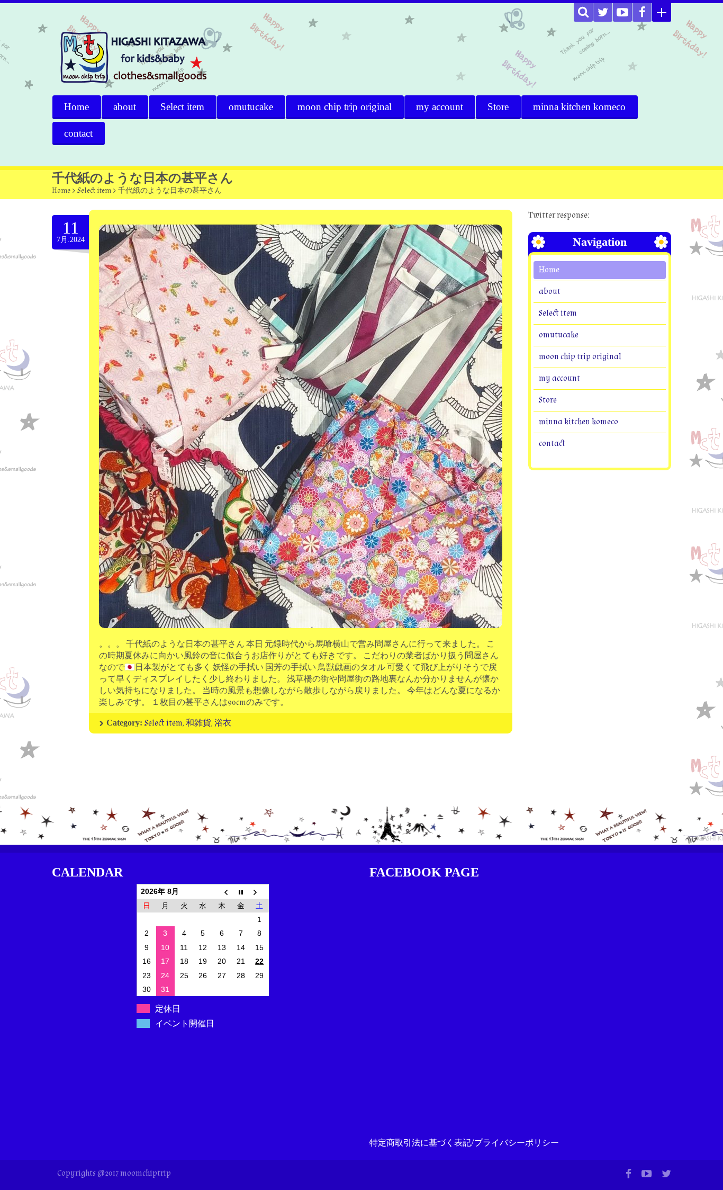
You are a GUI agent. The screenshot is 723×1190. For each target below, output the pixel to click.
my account (439, 106)
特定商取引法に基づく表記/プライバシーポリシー (464, 1143)
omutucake (251, 106)
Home (76, 106)
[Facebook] (642, 12)
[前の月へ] (221, 891)
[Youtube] (622, 12)
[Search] (583, 12)
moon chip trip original (344, 106)
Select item (182, 106)
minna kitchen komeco (579, 106)
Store (498, 106)
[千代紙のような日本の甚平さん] (300, 426)
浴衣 (222, 723)
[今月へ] (240, 891)
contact (78, 133)
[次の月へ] (259, 891)
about (124, 106)
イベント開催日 (184, 1023)
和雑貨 (198, 723)
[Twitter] (602, 12)
